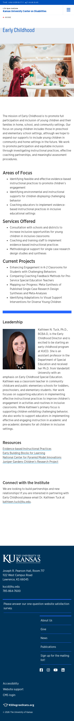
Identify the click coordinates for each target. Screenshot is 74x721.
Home (7, 17)
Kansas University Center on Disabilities (24, 11)
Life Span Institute (10, 8)
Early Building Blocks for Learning (24, 453)
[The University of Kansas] (21, 561)
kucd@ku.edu (11, 587)
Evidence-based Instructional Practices (27, 449)
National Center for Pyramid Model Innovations (32, 457)
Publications (48, 647)
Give (43, 629)
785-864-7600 (12, 591)
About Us (46, 620)
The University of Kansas (21, 712)
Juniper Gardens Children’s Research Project (30, 462)
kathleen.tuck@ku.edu (17, 502)
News (44, 638)
